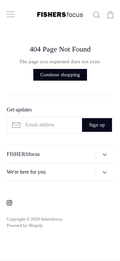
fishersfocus (51, 219)
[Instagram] (9, 202)
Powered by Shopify (25, 225)
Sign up (97, 124)
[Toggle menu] (10, 14)
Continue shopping (60, 74)
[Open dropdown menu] (104, 154)
